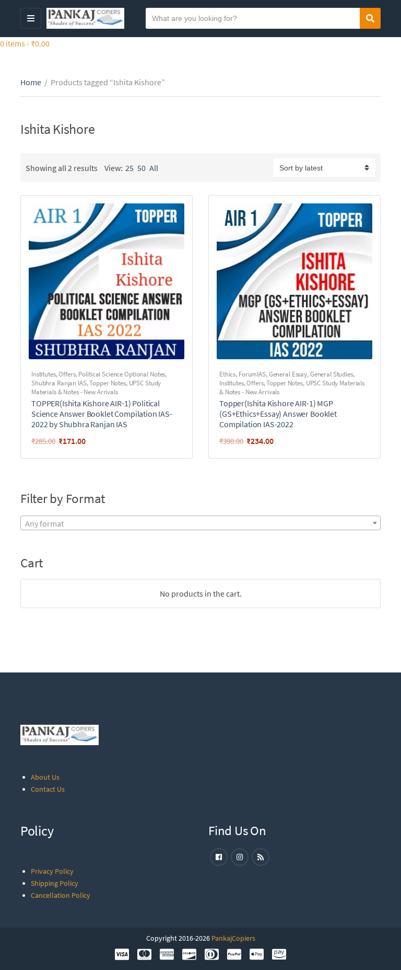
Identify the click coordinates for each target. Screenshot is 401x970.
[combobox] (200, 523)
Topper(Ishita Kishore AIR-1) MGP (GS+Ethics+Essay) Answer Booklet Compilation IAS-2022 (278, 413)
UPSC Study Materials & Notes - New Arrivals (96, 387)
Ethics (227, 374)
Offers (66, 374)
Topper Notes (107, 383)
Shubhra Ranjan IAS (59, 383)
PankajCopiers (233, 938)
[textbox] (200, 523)
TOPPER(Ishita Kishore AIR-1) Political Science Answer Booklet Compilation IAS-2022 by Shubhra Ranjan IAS (101, 413)
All (153, 168)
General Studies (331, 374)
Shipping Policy (54, 883)
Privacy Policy (52, 871)
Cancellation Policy (60, 895)
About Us (45, 777)
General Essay (288, 374)
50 (141, 168)
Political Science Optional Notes (121, 374)
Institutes (43, 374)
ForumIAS (252, 374)
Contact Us (48, 789)
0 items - (25, 43)
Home (30, 82)
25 (129, 168)
